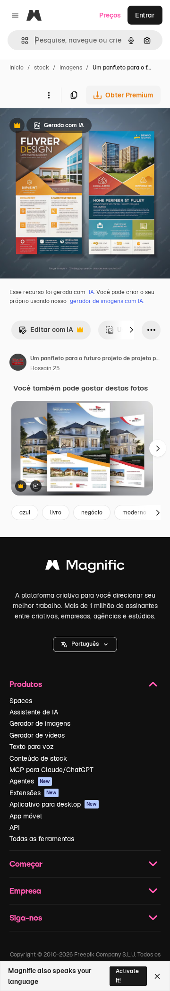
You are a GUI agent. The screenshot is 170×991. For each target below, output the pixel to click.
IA (91, 292)
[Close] (157, 976)
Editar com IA (45, 332)
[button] (85, 644)
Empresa (25, 890)
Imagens (71, 67)
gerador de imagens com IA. (107, 301)
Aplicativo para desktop (53, 804)
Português (85, 644)
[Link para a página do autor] (17, 364)
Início (16, 67)
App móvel (25, 816)
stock (41, 67)
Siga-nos (25, 917)
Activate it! (127, 975)
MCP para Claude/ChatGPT (51, 769)
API (14, 827)
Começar (25, 864)
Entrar (145, 15)
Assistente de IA (33, 712)
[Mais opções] (48, 95)
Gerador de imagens (39, 723)
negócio (91, 512)
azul (24, 512)
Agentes (29, 781)
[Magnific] (85, 567)
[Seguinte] (131, 330)
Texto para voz (31, 746)
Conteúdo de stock (38, 758)
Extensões (33, 793)
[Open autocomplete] (21, 40)
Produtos (25, 684)
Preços (110, 15)
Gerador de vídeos (37, 735)
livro (55, 512)
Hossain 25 (45, 368)
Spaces (20, 700)
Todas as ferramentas (41, 839)
